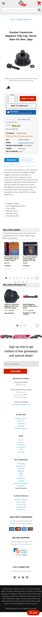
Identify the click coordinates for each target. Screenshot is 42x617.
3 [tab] (13, 278)
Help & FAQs (21, 502)
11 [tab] (19, 282)
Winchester (21, 478)
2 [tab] (10, 278)
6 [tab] (25, 278)
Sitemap (21, 426)
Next (37, 278)
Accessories (21, 447)
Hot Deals (21, 452)
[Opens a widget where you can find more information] (33, 613)
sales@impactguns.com (21, 405)
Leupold (21, 481)
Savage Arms (21, 466)
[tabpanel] (12, 257)
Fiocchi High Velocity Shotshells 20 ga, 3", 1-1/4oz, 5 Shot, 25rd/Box (11, 259)
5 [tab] (21, 278)
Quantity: (12, 95)
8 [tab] (32, 278)
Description (11, 160)
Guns (21, 440)
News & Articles (21, 418)
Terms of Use (21, 505)
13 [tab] (26, 282)
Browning (21, 464)
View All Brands (21, 488)
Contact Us (21, 510)
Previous (5, 278)
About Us (21, 421)
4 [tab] (17, 278)
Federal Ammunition (21, 483)
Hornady (21, 469)
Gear (21, 450)
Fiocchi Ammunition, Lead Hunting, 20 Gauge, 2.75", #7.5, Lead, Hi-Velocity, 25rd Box (30, 260)
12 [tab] (23, 282)
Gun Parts (21, 445)
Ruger (21, 473)
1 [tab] (17, 325)
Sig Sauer (21, 471)
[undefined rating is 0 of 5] (11, 120)
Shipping (21, 423)
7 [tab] (28, 278)
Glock (21, 476)
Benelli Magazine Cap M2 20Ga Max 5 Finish (30, 306)
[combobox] (19, 10)
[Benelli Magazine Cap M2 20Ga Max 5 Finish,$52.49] (30, 296)
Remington (21, 486)
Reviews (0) (26, 160)
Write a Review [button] (12, 122)
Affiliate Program (21, 428)
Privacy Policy (21, 507)
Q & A (11, 164)
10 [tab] (15, 282)
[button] (21, 552)
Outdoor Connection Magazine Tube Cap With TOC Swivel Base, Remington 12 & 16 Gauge (11, 308)
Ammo (21, 442)
